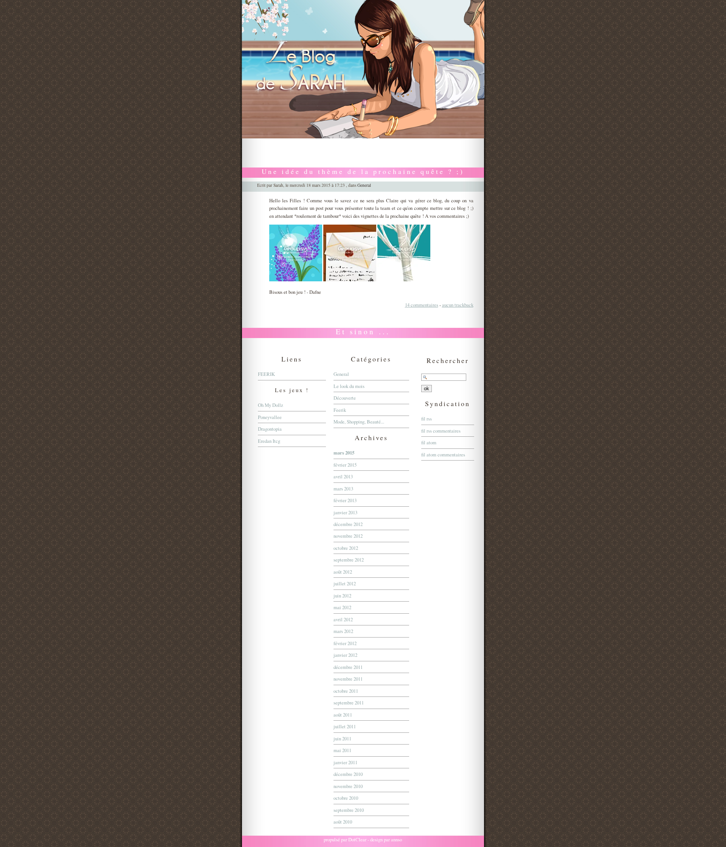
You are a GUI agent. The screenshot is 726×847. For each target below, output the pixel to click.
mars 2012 (343, 631)
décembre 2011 (348, 667)
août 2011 (343, 714)
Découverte (345, 397)
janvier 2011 (345, 762)
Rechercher (448, 360)
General (364, 185)
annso (396, 839)
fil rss (426, 418)
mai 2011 (342, 750)
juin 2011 (342, 738)
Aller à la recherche (396, 142)
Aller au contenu (326, 142)
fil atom (428, 442)
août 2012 (343, 571)
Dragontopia (270, 428)
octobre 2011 (346, 690)
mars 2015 (344, 452)
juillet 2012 (345, 583)
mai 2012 (342, 607)
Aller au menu (360, 142)
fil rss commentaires (441, 430)
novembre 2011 (348, 678)
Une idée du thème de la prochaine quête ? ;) (363, 171)
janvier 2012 (345, 655)
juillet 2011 (345, 726)
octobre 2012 (346, 547)
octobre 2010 (346, 797)
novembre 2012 (348, 535)
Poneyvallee (270, 417)
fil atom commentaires (443, 454)
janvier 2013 (345, 512)
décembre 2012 (348, 524)
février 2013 (345, 500)
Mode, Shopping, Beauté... (359, 421)
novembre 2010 (348, 786)
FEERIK (266, 374)
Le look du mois (349, 386)
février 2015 (345, 464)
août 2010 (343, 821)
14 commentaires (421, 304)
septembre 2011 (349, 702)
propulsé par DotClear (345, 839)
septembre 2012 (349, 559)
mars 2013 (343, 488)
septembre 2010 (349, 810)
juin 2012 (342, 595)
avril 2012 (343, 619)
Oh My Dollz (270, 405)
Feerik (340, 409)
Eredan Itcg (269, 440)
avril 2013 (343, 476)
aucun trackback (457, 304)
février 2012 (345, 643)
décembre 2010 (348, 774)
